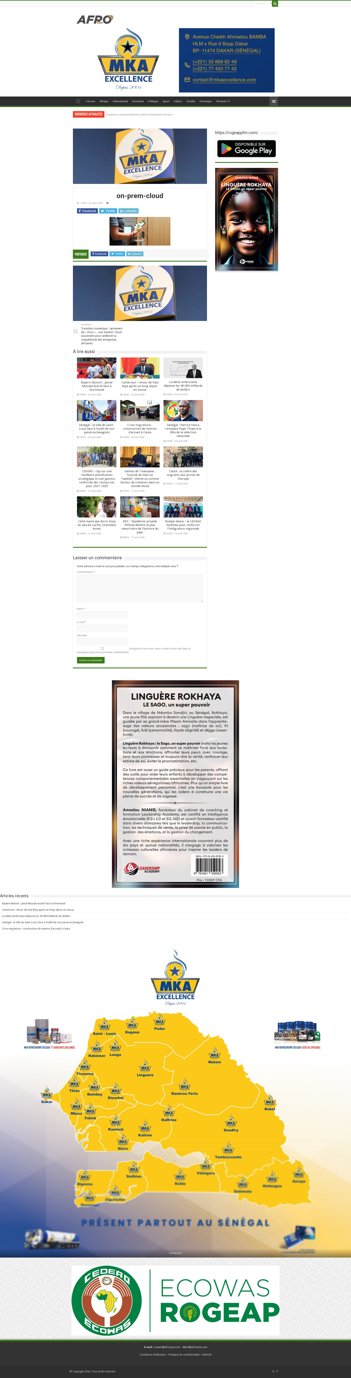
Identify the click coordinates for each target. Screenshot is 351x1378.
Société (190, 101)
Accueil (78, 101)
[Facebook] (277, 1371)
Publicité (206, 1354)
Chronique (205, 101)
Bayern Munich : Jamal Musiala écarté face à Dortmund (96, 386)
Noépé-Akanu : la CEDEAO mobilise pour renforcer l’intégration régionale (183, 524)
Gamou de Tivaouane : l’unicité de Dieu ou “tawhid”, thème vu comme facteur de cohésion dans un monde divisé (139, 478)
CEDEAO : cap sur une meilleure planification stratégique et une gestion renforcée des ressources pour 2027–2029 (96, 478)
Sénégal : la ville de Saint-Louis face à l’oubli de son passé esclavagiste (145, 114)
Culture (178, 101)
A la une (90, 101)
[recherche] (275, 4)
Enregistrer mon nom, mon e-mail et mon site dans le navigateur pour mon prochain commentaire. (134, 650)
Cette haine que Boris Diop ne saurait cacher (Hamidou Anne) (96, 524)
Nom (81, 608)
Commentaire (86, 571)
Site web (82, 635)
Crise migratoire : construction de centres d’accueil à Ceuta (140, 428)
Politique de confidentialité (183, 1354)
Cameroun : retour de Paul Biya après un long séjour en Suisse (139, 386)
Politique (153, 101)
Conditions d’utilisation (153, 1354)
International (120, 101)
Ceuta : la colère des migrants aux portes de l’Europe (183, 474)
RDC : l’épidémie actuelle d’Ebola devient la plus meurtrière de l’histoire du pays (139, 526)
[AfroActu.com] (95, 19)
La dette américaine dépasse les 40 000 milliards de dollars (183, 385)
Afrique (104, 101)
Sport (166, 101)
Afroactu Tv (223, 101)
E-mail (81, 622)
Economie (138, 101)
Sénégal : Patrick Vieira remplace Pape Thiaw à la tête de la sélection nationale (183, 430)
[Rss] (273, 1371)
